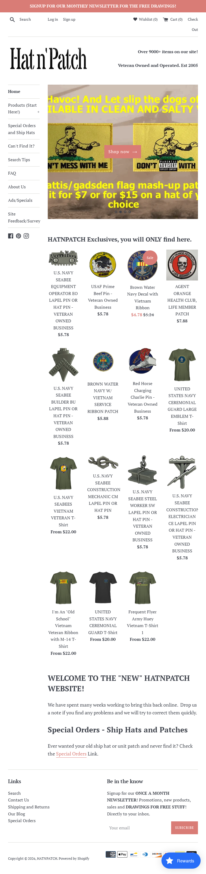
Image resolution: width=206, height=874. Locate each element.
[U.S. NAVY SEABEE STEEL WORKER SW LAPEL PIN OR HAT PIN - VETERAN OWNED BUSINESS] (143, 470)
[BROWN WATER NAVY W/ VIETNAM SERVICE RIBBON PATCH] (103, 362)
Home (14, 91)
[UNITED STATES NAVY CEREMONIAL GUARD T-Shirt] (103, 587)
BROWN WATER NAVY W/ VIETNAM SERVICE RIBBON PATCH (102, 397)
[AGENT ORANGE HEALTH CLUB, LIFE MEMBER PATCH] (182, 265)
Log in (53, 19)
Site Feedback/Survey (24, 217)
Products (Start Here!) (24, 108)
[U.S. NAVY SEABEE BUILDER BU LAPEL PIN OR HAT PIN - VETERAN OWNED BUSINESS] (63, 364)
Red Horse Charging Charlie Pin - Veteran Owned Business (142, 397)
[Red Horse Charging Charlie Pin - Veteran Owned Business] (143, 361)
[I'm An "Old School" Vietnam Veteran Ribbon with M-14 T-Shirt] (63, 587)
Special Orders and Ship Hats (22, 129)
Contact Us (18, 800)
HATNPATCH (47, 858)
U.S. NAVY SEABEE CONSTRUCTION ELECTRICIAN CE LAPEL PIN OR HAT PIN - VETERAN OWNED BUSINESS (183, 523)
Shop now (119, 151)
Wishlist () (148, 19)
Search (14, 793)
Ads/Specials (20, 200)
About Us (17, 187)
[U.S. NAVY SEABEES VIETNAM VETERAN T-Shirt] (63, 473)
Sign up (69, 19)
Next (187, 153)
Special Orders (71, 753)
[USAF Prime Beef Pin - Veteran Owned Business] (103, 265)
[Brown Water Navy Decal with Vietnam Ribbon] (143, 265)
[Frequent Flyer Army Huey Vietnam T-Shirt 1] (143, 587)
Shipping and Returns (29, 807)
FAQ (12, 173)
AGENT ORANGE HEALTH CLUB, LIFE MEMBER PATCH (182, 300)
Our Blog (16, 814)
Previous (59, 153)
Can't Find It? (21, 146)
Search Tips (19, 160)
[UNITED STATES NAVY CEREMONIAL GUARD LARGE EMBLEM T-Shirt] (182, 364)
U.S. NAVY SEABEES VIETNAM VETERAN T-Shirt (63, 511)
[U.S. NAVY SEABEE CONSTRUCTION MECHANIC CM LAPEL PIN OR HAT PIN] (103, 462)
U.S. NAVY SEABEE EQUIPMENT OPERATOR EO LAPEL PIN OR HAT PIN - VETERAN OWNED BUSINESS (63, 300)
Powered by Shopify (74, 858)
